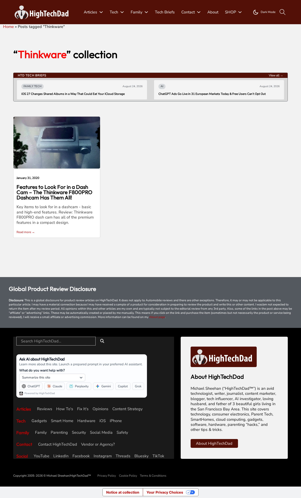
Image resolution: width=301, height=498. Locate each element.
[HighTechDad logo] (224, 356)
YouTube (41, 456)
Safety (122, 432)
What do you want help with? (42, 370)
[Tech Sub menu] (122, 12)
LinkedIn (61, 456)
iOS (102, 420)
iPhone (116, 420)
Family (136, 12)
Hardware (86, 420)
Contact (188, 12)
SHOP (230, 12)
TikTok (158, 456)
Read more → (26, 232)
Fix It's (83, 409)
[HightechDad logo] (43, 12)
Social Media (101, 432)
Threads (123, 456)
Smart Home (62, 420)
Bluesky (141, 456)
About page (157, 317)
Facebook (81, 456)
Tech (114, 12)
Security (79, 432)
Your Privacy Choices (165, 492)
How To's (64, 409)
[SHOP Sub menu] (240, 12)
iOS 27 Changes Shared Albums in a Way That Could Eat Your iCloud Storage (73, 94)
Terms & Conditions (153, 476)
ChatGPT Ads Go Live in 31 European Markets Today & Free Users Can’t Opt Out (212, 94)
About (212, 12)
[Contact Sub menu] (199, 12)
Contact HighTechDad (57, 444)
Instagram (103, 456)
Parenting (59, 432)
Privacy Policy (106, 476)
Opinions (100, 409)
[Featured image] (56, 142)
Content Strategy (127, 409)
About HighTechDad (214, 443)
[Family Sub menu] (146, 12)
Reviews (44, 409)
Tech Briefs (165, 12)
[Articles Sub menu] (101, 12)
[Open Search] (282, 12)
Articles (90, 12)
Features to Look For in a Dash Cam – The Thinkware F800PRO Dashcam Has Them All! (54, 192)
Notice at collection (122, 492)
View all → (276, 75)
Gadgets (39, 420)
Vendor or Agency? (98, 444)
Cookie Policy (128, 476)
